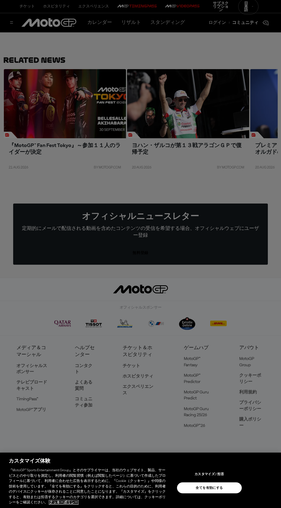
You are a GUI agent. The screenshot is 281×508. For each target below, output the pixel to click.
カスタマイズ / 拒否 (209, 474)
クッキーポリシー (63, 502)
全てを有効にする (209, 488)
